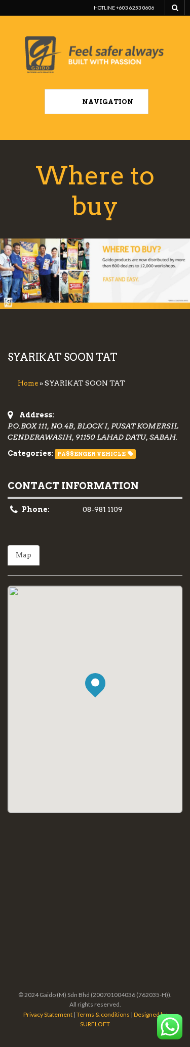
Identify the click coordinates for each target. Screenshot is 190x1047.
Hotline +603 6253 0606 (124, 8)
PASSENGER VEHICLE (91, 454)
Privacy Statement (47, 1014)
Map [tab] (23, 555)
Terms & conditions (103, 1014)
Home (28, 383)
